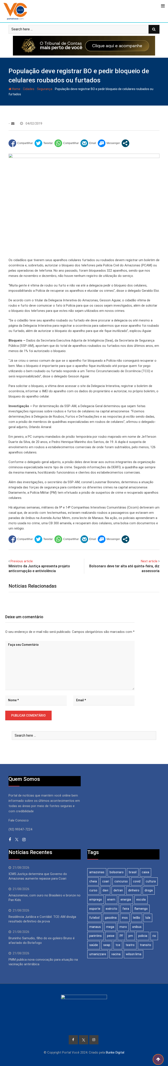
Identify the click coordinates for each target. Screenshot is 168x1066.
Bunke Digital (115, 1052)
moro (123, 927)
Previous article (21, 561)
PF (121, 936)
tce (118, 945)
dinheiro (133, 890)
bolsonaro (117, 872)
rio (154, 936)
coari (105, 881)
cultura (151, 881)
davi (105, 890)
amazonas (96, 872)
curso (93, 890)
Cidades (28, 89)
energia (126, 899)
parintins (95, 936)
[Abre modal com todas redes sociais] (125, 143)
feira (125, 908)
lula (147, 917)
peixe (110, 936)
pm (130, 936)
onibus (137, 927)
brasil (132, 872)
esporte (94, 908)
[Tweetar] (44, 143)
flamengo (141, 908)
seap (106, 945)
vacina (116, 954)
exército (111, 908)
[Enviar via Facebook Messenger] (109, 143)
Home (15, 89)
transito (145, 945)
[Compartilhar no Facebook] (21, 143)
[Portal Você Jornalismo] (13, 123)
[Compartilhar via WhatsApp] (66, 143)
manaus (95, 927)
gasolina (111, 917)
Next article (149, 561)
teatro (130, 945)
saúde (93, 945)
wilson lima (133, 954)
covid (136, 881)
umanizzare (97, 954)
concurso (121, 881)
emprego (95, 899)
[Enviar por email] (88, 143)
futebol (94, 917)
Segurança (44, 89)
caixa (145, 872)
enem (111, 899)
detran (118, 890)
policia (142, 936)
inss (125, 917)
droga (149, 890)
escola (141, 899)
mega (110, 927)
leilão (136, 917)
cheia (93, 881)
